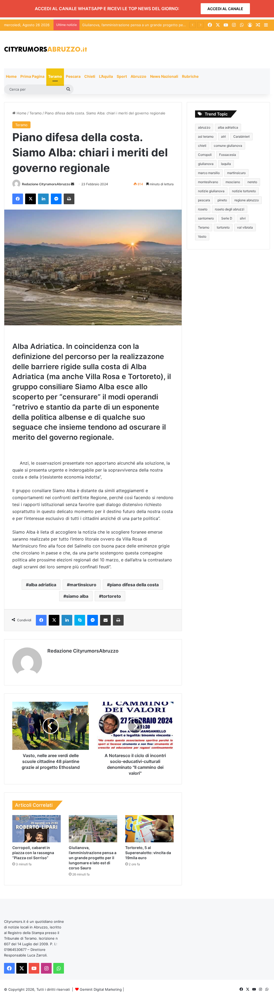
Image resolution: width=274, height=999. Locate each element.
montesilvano (208, 182)
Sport (122, 76)
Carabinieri (241, 136)
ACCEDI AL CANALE (225, 8)
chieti (202, 146)
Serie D (226, 218)
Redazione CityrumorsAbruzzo (46, 184)
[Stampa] (69, 199)
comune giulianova (228, 146)
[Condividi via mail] (105, 620)
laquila (226, 164)
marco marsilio (209, 173)
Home (11, 76)
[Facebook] (17, 199)
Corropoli (205, 155)
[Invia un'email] (72, 184)
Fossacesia (227, 155)
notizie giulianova (211, 191)
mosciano (233, 182)
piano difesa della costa (134, 584)
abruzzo (204, 127)
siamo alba (77, 596)
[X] (30, 199)
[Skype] (79, 620)
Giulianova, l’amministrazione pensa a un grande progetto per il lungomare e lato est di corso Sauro (92, 857)
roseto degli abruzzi (229, 209)
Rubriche (190, 76)
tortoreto (111, 596)
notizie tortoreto (244, 191)
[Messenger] (56, 199)
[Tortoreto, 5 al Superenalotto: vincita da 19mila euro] (149, 828)
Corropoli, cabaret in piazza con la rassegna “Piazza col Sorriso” (33, 852)
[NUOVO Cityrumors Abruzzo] (45, 49)
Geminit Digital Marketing (101, 989)
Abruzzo (138, 76)
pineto (222, 200)
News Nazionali (164, 76)
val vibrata (245, 227)
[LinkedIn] (43, 199)
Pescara (73, 76)
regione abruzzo (246, 200)
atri (223, 136)
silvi (243, 218)
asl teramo (206, 136)
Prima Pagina (32, 76)
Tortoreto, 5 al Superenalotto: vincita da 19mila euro (148, 852)
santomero (206, 218)
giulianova (206, 164)
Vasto (202, 236)
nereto (252, 182)
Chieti (89, 76)
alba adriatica (42, 584)
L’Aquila (106, 76)
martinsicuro (83, 584)
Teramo (55, 76)
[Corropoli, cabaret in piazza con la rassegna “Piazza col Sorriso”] (36, 828)
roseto (202, 209)
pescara (204, 200)
